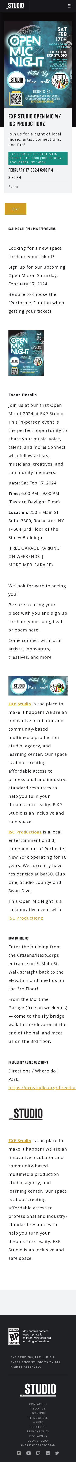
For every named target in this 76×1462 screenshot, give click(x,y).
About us (38, 1408)
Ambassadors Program (38, 1445)
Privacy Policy (38, 1431)
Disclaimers (38, 1436)
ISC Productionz (25, 918)
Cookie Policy (38, 1440)
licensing (38, 1413)
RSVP (15, 209)
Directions (38, 1427)
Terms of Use (38, 1418)
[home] (16, 6)
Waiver (38, 1422)
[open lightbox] (38, 64)
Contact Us (38, 1404)
